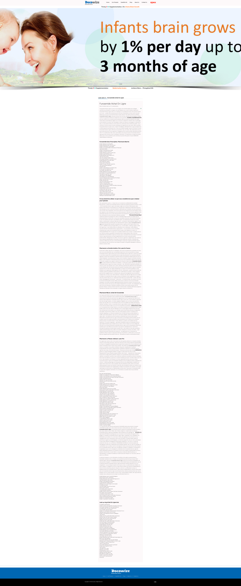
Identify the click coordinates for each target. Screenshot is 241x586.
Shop (131, 2)
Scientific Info (124, 2)
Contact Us (144, 2)
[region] (120, 47)
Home (107, 2)
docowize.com (138, 432)
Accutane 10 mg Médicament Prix (134, 117)
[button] (2, 87)
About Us (137, 2)
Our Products (115, 2)
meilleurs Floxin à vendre (136, 305)
